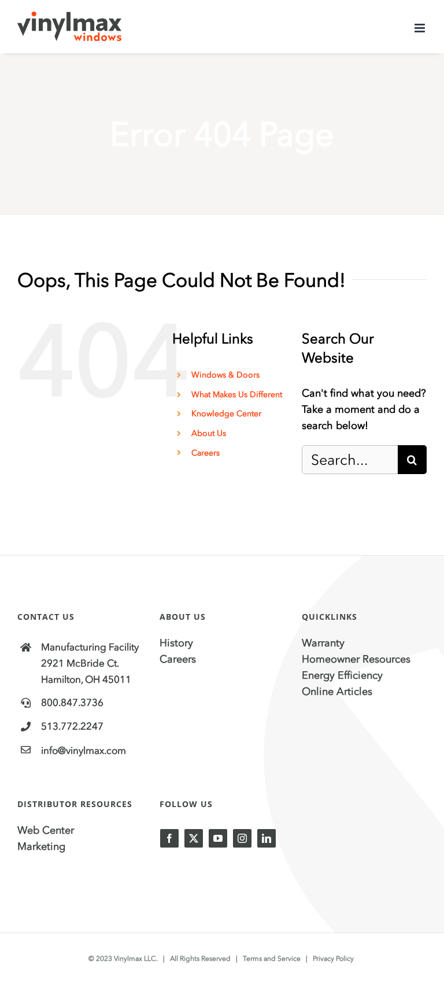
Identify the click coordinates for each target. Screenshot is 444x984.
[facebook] (169, 838)
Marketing (41, 846)
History (176, 643)
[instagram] (242, 838)
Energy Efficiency (342, 675)
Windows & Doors (225, 375)
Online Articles (337, 691)
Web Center (45, 830)
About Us (208, 433)
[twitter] (193, 838)
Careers (205, 453)
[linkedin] (266, 838)
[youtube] (218, 838)
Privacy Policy (333, 959)
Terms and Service (272, 959)
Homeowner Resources (356, 659)
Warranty (323, 643)
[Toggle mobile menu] (421, 28)
